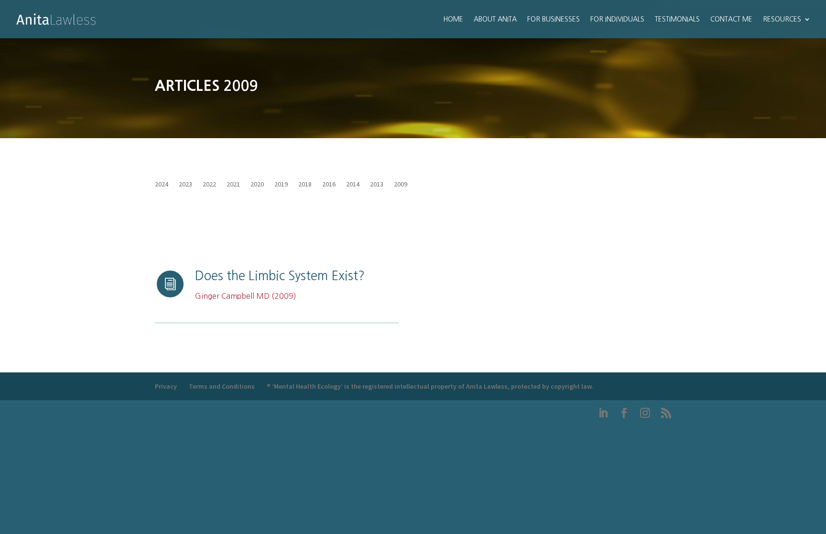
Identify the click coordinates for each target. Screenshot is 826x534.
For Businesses (553, 19)
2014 (352, 184)
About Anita (495, 19)
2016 (329, 184)
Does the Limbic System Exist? (280, 276)
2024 (161, 184)
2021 (233, 184)
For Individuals (617, 19)
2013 (376, 184)
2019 (281, 184)
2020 (257, 184)
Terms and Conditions (222, 386)
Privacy (166, 386)
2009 (400, 184)
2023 (185, 184)
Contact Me (731, 19)
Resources (782, 19)
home (453, 19)
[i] (170, 296)
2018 (305, 184)
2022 (209, 184)
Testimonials (677, 19)
